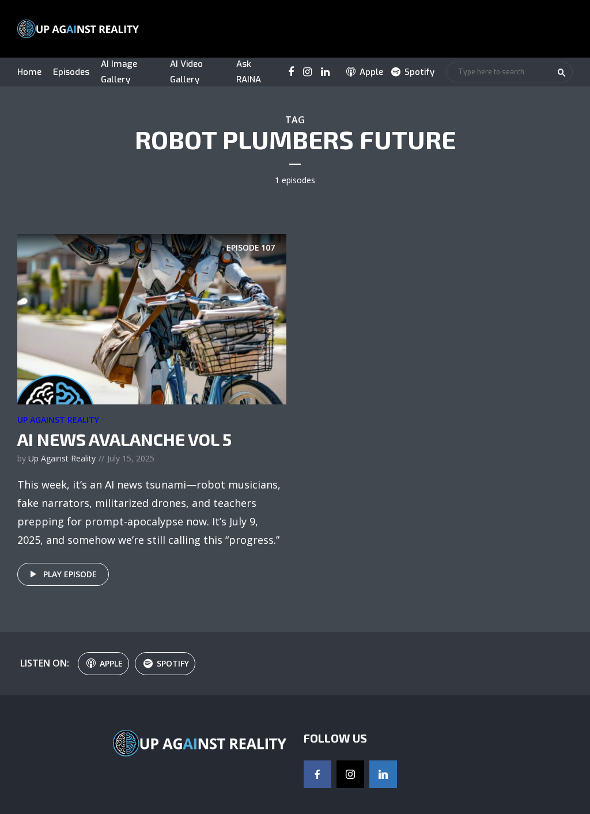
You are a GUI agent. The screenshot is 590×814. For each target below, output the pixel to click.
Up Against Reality (58, 419)
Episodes (71, 72)
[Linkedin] (383, 774)
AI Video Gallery (186, 71)
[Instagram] (350, 774)
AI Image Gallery (119, 71)
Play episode (70, 574)
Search (561, 72)
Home (29, 72)
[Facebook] (317, 774)
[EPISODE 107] (151, 318)
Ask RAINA (248, 71)
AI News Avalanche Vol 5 (124, 439)
